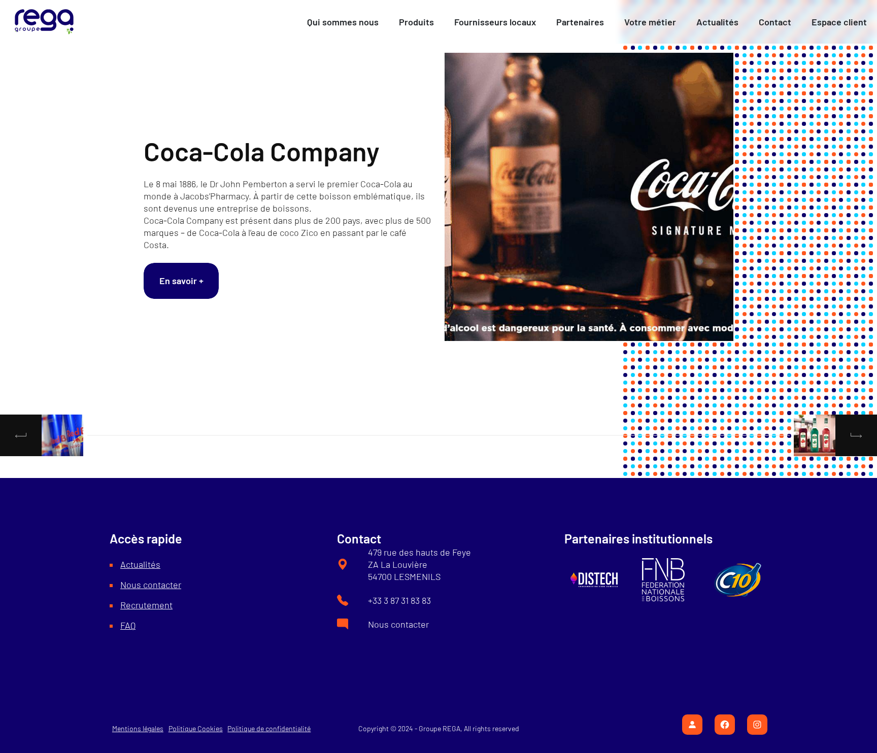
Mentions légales (137, 728)
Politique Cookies (195, 728)
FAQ (128, 625)
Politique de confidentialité (269, 728)
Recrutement (146, 604)
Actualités (140, 564)
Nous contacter (150, 584)
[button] (343, 22)
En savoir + (181, 280)
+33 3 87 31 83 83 (399, 600)
